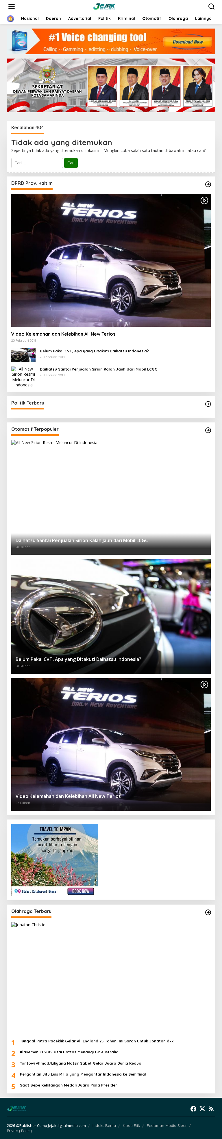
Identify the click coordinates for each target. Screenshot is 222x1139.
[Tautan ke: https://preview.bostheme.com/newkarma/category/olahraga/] (208, 912)
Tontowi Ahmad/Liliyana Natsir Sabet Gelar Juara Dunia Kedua (80, 1063)
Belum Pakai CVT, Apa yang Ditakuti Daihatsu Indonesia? (94, 351)
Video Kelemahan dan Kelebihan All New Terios (63, 334)
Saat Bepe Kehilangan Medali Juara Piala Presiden (69, 1085)
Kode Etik (131, 1125)
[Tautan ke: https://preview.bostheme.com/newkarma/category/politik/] (208, 404)
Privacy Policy (19, 1130)
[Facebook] (193, 1108)
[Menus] (11, 6)
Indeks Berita (104, 1125)
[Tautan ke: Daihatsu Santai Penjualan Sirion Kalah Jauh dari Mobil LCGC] (23, 376)
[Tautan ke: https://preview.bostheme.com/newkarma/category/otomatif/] (208, 184)
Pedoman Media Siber (167, 1125)
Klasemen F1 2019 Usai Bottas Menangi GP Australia (69, 1052)
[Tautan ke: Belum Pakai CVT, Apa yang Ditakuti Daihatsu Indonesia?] (23, 355)
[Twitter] (202, 1108)
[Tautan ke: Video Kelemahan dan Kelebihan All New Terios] (111, 260)
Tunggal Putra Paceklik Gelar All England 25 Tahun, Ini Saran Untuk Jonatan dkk (96, 1041)
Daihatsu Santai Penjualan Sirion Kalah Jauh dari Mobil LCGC (98, 369)
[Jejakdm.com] (112, 6)
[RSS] (211, 1108)
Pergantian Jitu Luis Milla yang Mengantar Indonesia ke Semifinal (83, 1074)
